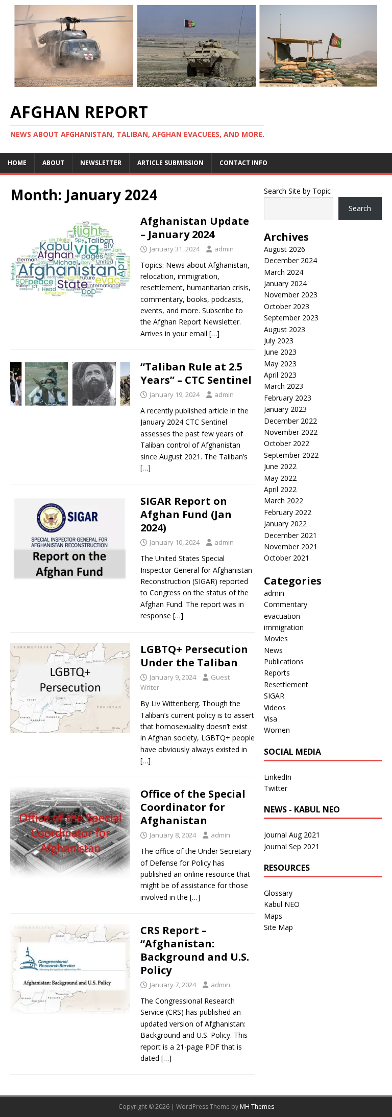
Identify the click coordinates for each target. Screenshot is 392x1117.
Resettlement (286, 684)
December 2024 (290, 260)
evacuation (282, 616)
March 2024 (283, 272)
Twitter (275, 788)
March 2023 (283, 386)
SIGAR (274, 696)
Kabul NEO (282, 904)
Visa (270, 719)
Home (17, 162)
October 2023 (286, 306)
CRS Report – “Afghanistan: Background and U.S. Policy (194, 950)
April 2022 (280, 489)
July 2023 (278, 340)
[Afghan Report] (196, 84)
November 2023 (290, 294)
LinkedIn (277, 777)
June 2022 (280, 466)
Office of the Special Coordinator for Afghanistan (193, 807)
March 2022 (283, 500)
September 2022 (291, 455)
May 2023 (280, 363)
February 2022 (287, 512)
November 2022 (290, 432)
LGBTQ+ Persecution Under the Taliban (194, 655)
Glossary (278, 893)
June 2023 (280, 352)
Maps (273, 916)
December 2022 (290, 421)
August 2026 (284, 249)
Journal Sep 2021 (292, 846)
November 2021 (290, 546)
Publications (284, 661)
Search (360, 208)
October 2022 (286, 443)
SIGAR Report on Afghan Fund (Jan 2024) (186, 514)
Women (277, 730)
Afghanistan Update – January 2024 (194, 227)
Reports (277, 673)
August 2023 (284, 329)
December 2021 (290, 535)
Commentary (285, 604)
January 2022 (285, 523)
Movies (276, 638)
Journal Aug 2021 (292, 835)
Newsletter (100, 162)
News (273, 650)
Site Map (278, 927)
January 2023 (285, 409)
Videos (275, 707)
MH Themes (257, 1106)
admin (224, 248)
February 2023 (287, 398)
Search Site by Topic (297, 191)
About (53, 162)
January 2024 (285, 283)
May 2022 (280, 478)
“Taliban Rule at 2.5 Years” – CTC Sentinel (196, 373)
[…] (214, 333)
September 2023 (291, 317)
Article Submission (170, 162)
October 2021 (286, 558)
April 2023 (280, 375)
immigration (284, 627)
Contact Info (243, 162)
